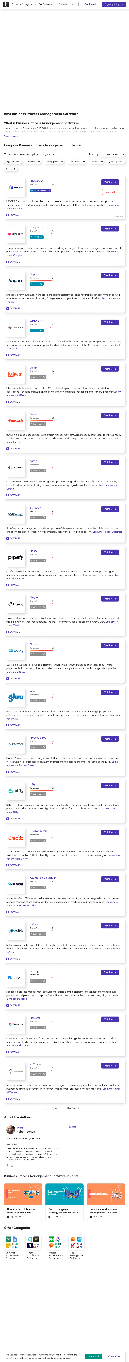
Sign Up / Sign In (114, 4)
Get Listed (90, 4)
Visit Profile (110, 182)
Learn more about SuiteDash (108, 531)
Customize (114, 1356)
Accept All (93, 1356)
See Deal (110, 192)
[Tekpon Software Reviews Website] (6, 4)
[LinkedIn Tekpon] (11, 1165)
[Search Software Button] (72, 4)
